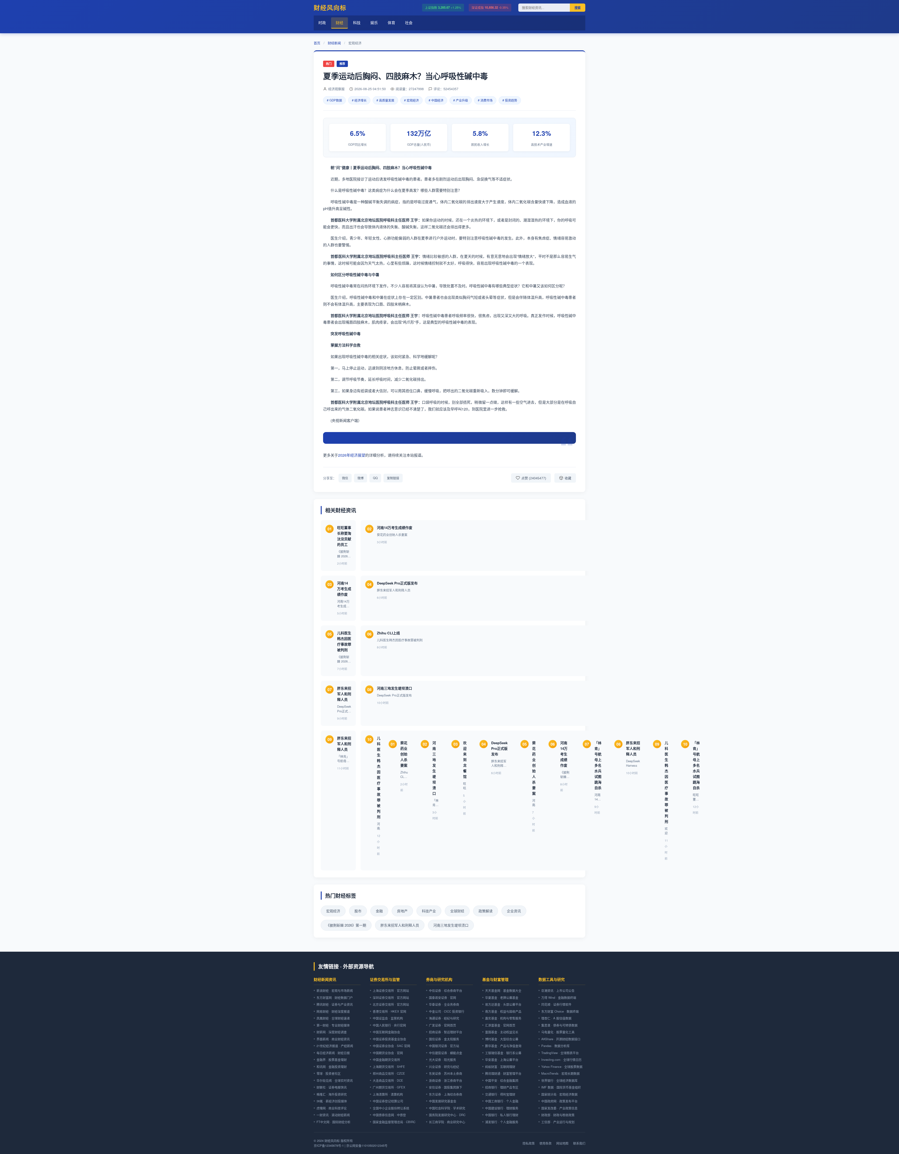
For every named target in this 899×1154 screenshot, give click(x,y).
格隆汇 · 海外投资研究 (332, 1094)
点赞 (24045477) (533, 478)
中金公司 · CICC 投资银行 (446, 1011)
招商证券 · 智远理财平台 (445, 1032)
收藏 (568, 478)
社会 (409, 22)
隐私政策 (529, 1143)
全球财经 (457, 910)
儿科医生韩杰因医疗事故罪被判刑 (378, 777)
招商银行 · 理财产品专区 (501, 1087)
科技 (357, 22)
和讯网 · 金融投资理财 (332, 1066)
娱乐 (374, 22)
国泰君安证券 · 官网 (442, 997)
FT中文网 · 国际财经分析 (333, 1122)
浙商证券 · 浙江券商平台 (445, 1080)
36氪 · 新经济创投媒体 (332, 1101)
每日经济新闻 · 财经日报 (333, 1052)
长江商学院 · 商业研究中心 (447, 1122)
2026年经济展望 (351, 455)
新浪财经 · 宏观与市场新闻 (335, 990)
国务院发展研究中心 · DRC (447, 1115)
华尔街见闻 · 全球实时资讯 (335, 1080)
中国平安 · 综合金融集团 (501, 1080)
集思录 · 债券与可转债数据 (559, 1025)
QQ (375, 478)
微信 (345, 478)
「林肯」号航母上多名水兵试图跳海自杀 (597, 765)
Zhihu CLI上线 (388, 633)
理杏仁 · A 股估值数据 (556, 1018)
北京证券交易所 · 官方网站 (391, 1004)
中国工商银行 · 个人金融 (501, 1101)
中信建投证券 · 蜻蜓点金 (445, 1052)
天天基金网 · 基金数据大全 (503, 990)
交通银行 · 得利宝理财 (500, 1094)
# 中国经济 (436, 100)
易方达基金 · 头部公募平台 (503, 1004)
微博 (360, 478)
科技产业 (429, 910)
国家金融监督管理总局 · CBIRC (394, 1122)
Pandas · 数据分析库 (555, 1045)
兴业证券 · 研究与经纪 (444, 1066)
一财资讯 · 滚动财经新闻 (333, 1115)
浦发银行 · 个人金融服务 (501, 1122)
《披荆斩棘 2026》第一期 (346, 925)
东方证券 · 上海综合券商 (445, 1094)
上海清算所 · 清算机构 (388, 1094)
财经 (339, 22)
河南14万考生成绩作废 (394, 527)
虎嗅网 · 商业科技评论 (332, 1108)
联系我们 (579, 1143)
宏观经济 (333, 910)
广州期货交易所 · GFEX (389, 1087)
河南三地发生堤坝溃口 (394, 688)
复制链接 (393, 478)
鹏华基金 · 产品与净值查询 (503, 1045)
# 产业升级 (460, 100)
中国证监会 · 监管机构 (388, 1018)
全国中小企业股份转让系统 (391, 1108)
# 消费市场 (485, 100)
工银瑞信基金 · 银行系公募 (503, 1052)
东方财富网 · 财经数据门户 (335, 997)
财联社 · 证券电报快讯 (332, 1087)
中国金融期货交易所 (386, 1059)
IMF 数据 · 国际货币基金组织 (561, 1087)
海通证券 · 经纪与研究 (444, 1018)
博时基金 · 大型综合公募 (501, 1039)
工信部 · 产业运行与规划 (558, 1122)
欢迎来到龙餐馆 (465, 759)
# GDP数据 (334, 100)
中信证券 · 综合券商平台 (445, 990)
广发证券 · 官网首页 (442, 1025)
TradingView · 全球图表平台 (560, 1052)
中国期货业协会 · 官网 (388, 1052)
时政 (322, 22)
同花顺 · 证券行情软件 (556, 1004)
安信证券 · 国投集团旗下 (445, 1087)
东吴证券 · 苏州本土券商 (445, 1073)
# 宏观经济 (411, 100)
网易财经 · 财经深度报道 (333, 1011)
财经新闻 (334, 43)
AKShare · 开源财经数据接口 (560, 1039)
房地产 (402, 910)
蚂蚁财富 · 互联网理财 (500, 1066)
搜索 (578, 8)
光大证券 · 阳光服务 (442, 1059)
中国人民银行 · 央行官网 (389, 1025)
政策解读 (486, 910)
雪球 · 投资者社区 (329, 1073)
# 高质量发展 (385, 100)
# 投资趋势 (509, 100)
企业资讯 (514, 910)
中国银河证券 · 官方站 (444, 1045)
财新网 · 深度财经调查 (332, 1032)
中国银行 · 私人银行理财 (501, 1115)
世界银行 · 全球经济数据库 (559, 1080)
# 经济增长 (359, 100)
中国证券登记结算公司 (388, 1101)
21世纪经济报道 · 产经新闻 (335, 1045)
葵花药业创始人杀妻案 (403, 754)
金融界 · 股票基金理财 (332, 1059)
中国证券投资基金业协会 (389, 1039)
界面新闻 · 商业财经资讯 (333, 1039)
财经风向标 (330, 7)
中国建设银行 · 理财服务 (501, 1108)
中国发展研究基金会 (442, 1101)
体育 (391, 22)
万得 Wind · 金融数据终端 (558, 997)
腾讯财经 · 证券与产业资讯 (335, 1004)
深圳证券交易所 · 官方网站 (391, 997)
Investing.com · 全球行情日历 (561, 1059)
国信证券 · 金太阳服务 (444, 1039)
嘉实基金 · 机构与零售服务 (503, 1018)
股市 (357, 910)
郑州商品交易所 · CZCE (389, 1073)
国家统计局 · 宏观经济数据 (559, 1094)
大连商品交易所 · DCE (388, 1080)
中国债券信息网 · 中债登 (389, 1115)
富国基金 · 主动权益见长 (501, 1032)
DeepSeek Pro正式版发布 (397, 583)
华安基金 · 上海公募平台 (501, 1059)
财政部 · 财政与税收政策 (558, 1115)
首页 (317, 43)
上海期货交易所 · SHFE (389, 1066)
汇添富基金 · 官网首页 (500, 1025)
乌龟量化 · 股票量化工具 (558, 1032)
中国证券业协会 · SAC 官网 (391, 1045)
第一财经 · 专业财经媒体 (333, 1025)
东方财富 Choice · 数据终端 (560, 1011)
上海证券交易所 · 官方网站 (391, 990)
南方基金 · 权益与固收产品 (503, 1011)
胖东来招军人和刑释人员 (344, 694)
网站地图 (562, 1143)
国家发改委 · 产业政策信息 (559, 1108)
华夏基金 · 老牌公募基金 (501, 997)
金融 (379, 910)
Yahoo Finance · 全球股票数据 (561, 1066)
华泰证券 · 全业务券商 (444, 1004)
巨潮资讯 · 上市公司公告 (558, 990)
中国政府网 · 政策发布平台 (559, 1101)
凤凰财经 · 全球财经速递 (333, 1018)
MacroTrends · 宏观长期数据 (560, 1073)
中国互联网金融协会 (386, 1032)
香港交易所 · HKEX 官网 (389, 1011)
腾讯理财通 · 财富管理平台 (503, 1073)
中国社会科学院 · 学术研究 (447, 1108)
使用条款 (545, 1143)
